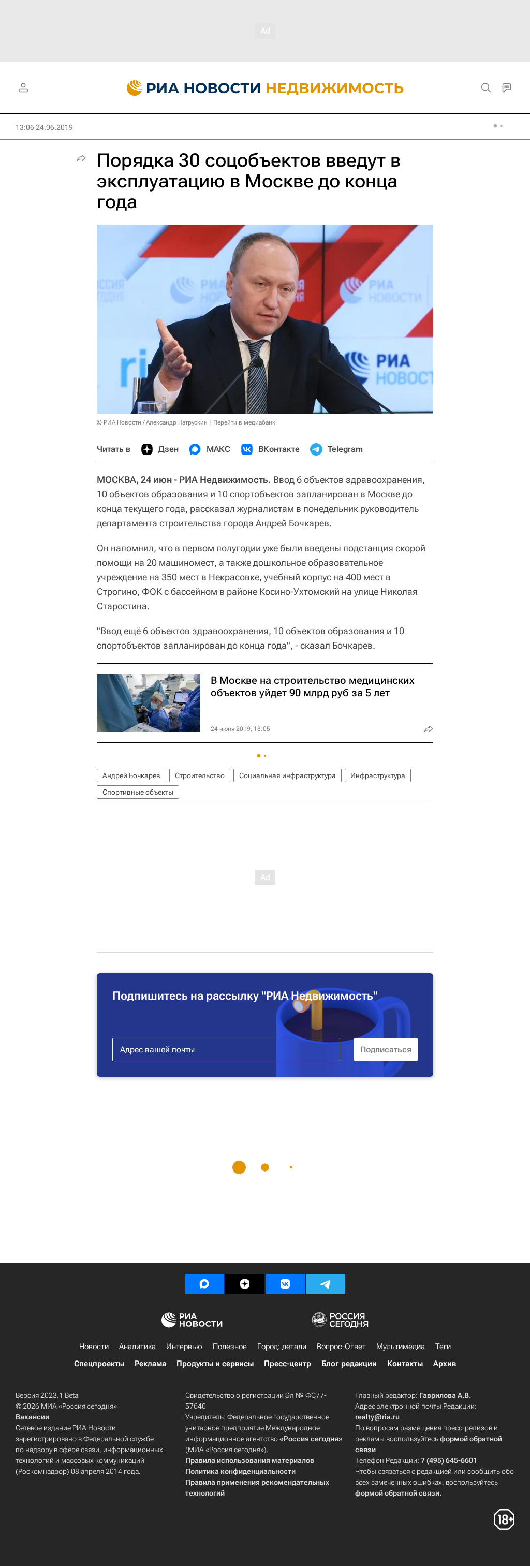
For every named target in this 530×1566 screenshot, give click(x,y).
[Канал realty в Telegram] (325, 1284)
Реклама (150, 1363)
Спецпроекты (99, 1363)
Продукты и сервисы (215, 1363)
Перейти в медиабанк (244, 422)
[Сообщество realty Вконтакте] (285, 1284)
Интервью (184, 1346)
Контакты (405, 1363)
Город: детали (281, 1346)
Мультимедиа (400, 1346)
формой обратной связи (397, 1493)
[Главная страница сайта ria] (187, 88)
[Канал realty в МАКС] (204, 1284)
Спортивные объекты (137, 792)
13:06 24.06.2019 (44, 127)
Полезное (230, 1346)
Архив (444, 1363)
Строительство (200, 775)
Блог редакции (349, 1363)
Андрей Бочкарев (131, 775)
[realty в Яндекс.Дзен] (244, 1284)
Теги (443, 1346)
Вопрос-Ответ (341, 1346)
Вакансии (32, 1417)
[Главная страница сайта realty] (265, 88)
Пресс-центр (287, 1363)
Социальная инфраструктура (287, 775)
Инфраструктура (377, 775)
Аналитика (137, 1346)
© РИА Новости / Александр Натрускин (152, 422)
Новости (94, 1346)
